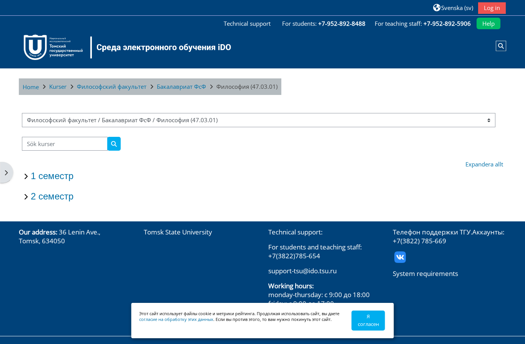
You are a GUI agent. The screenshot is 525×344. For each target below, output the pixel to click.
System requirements (425, 273)
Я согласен (368, 320)
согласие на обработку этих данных (176, 319)
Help (488, 23)
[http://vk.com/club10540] (400, 256)
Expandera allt (484, 164)
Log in (492, 8)
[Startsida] (122, 47)
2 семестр (52, 196)
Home (31, 87)
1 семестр (52, 176)
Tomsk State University (178, 232)
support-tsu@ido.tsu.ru (302, 270)
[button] (453, 7)
